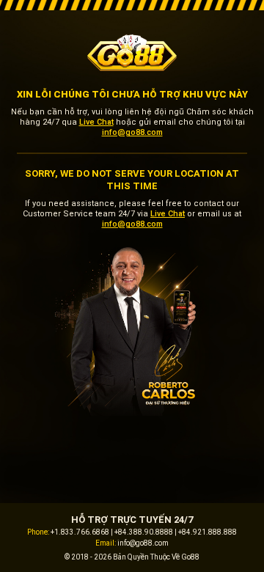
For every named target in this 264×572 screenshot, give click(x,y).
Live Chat (96, 122)
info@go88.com (132, 132)
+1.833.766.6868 (80, 532)
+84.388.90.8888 (143, 532)
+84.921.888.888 (207, 532)
